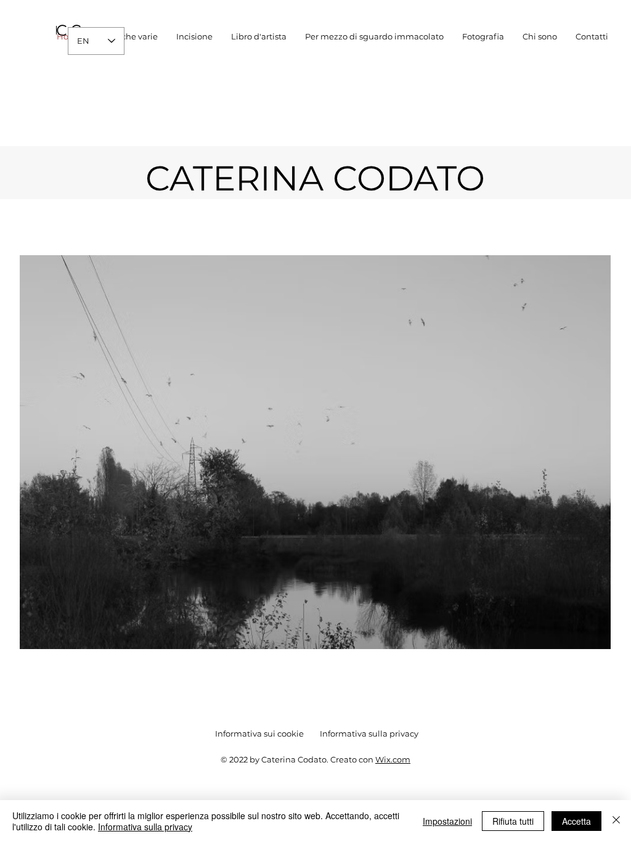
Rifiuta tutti (513, 821)
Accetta (576, 821)
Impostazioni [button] (447, 821)
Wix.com (392, 759)
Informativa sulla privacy (145, 826)
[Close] (616, 821)
